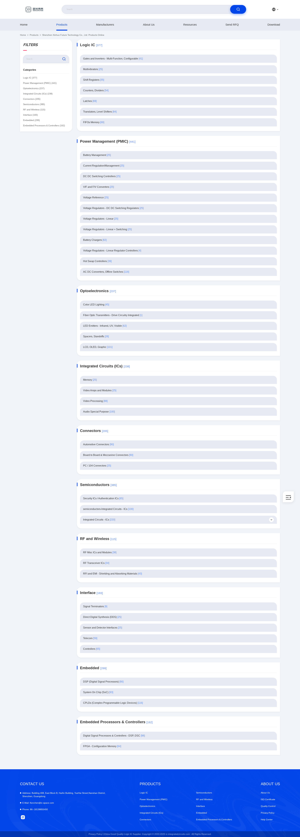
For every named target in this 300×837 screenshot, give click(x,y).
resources (190, 24)
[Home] (34, 9)
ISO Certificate (268, 799)
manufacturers (105, 24)
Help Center (267, 819)
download (274, 24)
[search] (238, 9)
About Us (149, 24)
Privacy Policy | (96, 834)
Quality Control (268, 806)
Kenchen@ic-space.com (38, 803)
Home (24, 24)
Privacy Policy (267, 813)
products (61, 24)
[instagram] (23, 817)
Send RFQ (232, 24)
